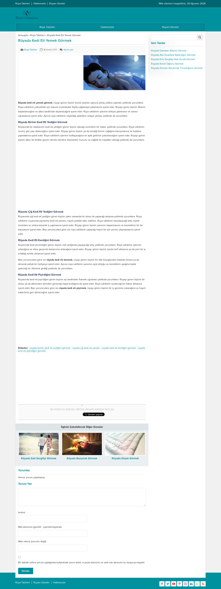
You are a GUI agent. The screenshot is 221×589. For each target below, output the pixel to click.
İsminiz (21, 512)
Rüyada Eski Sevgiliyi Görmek (38, 458)
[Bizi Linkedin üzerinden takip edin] (191, 583)
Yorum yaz (68, 49)
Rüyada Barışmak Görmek (82, 458)
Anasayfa (23, 35)
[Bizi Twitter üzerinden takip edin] (167, 583)
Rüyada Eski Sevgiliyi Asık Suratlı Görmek (173, 59)
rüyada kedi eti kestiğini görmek (119, 348)
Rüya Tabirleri (37, 35)
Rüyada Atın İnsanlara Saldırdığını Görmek (173, 54)
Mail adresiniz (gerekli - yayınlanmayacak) (39, 527)
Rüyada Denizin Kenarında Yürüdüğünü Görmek (177, 68)
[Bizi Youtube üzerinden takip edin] (173, 583)
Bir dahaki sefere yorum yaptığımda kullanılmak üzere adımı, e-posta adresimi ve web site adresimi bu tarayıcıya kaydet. (81, 562)
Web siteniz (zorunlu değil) (32, 541)
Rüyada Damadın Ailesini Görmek (168, 50)
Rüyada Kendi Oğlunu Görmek (167, 63)
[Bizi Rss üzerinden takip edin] (203, 583)
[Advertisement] (44, 76)
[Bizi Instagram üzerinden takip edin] (185, 583)
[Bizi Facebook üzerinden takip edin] (162, 583)
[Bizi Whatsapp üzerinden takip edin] (197, 583)
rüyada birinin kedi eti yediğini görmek (50, 348)
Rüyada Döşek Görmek (125, 458)
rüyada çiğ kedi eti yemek (86, 348)
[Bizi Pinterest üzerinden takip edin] (179, 583)
